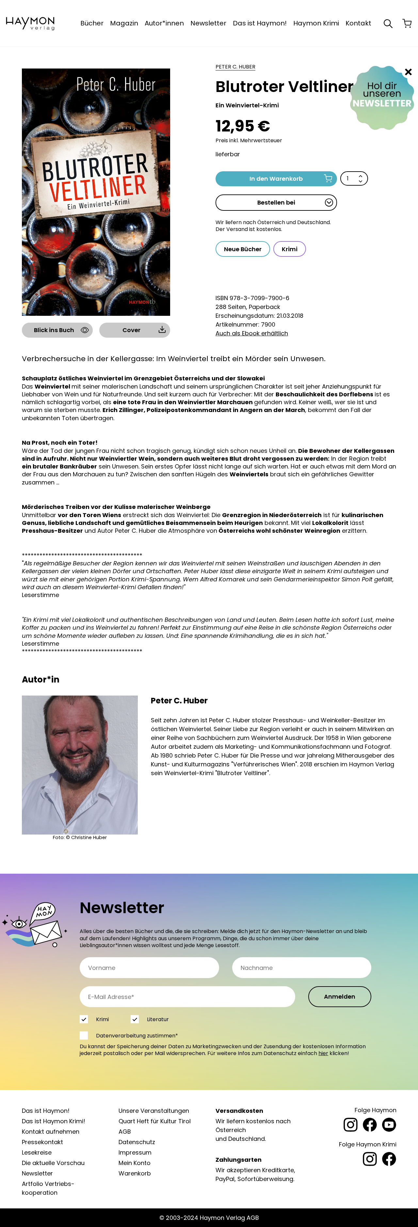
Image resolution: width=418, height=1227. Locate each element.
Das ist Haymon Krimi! (53, 1121)
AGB (125, 1131)
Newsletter (208, 23)
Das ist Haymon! (260, 23)
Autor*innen (164, 23)
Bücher (92, 23)
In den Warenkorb (276, 179)
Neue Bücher (243, 249)
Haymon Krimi (316, 23)
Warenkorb (135, 1173)
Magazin (124, 23)
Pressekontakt (42, 1142)
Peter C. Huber (235, 66)
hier (323, 1053)
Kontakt (358, 23)
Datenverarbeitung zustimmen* (137, 1035)
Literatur (157, 1019)
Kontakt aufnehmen (50, 1131)
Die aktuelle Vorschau (53, 1163)
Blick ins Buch (54, 330)
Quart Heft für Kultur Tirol (155, 1121)
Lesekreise (37, 1152)
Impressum (135, 1152)
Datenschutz (137, 1142)
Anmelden (339, 996)
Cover (131, 330)
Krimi (289, 249)
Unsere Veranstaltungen (154, 1111)
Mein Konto (135, 1163)
